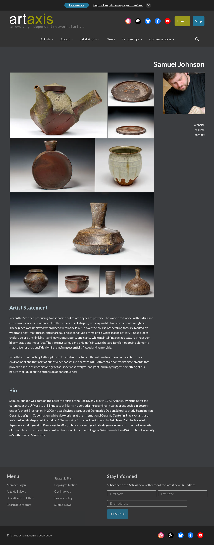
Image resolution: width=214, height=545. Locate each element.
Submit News (63, 504)
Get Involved (62, 491)
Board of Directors (19, 504)
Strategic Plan (63, 478)
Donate (182, 21)
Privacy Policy (63, 498)
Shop (198, 21)
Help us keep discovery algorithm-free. (118, 5)
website (199, 125)
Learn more (76, 5)
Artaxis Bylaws (16, 491)
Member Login (16, 485)
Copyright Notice (65, 485)
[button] (58, 105)
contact (199, 135)
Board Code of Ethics (20, 498)
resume (200, 130)
